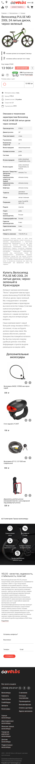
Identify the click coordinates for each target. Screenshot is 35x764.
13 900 (28, 84)
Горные (23, 13)
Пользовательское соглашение (11, 760)
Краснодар (29, 74)
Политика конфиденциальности (11, 758)
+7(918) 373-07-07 (9, 688)
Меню (29, 2)
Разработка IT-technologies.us (10, 763)
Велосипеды (14, 13)
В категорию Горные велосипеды (16, 519)
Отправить (9, 656)
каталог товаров (17, 7)
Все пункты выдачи (8, 684)
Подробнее (5, 621)
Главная (4, 13)
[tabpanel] (17, 37)
